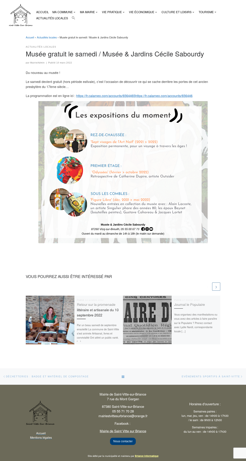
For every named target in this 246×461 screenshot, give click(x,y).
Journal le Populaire (189, 304)
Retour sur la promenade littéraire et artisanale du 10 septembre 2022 (98, 309)
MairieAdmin (37, 62)
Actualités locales (47, 37)
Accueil (30, 37)
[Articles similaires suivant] (216, 287)
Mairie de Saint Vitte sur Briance (123, 431)
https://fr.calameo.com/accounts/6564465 (105, 95)
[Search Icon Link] (73, 18)
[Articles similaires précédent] (207, 287)
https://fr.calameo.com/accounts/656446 (164, 95)
